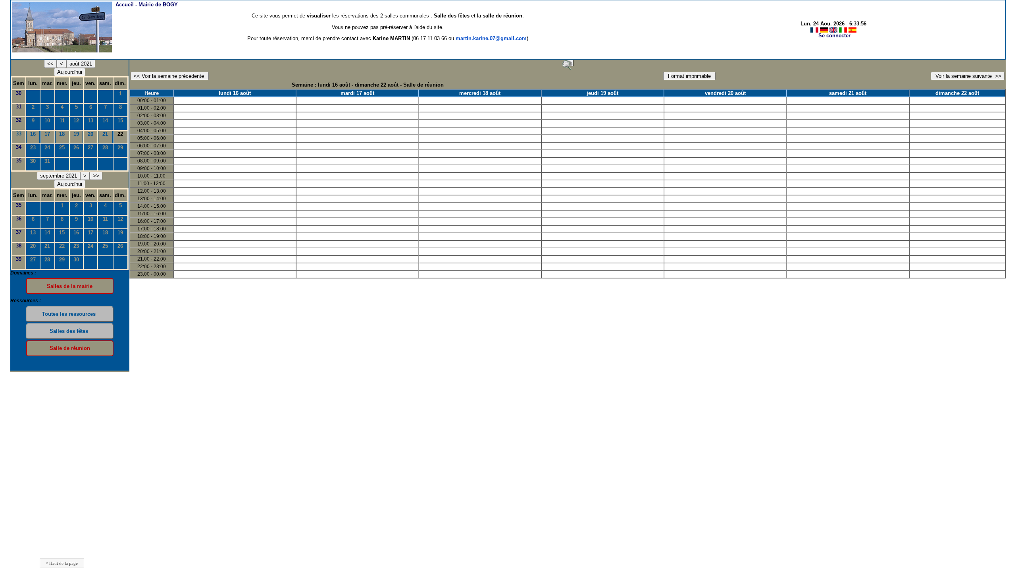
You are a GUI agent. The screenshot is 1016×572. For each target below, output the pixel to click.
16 (33, 134)
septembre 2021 (58, 176)
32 (18, 120)
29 (120, 148)
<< (50, 64)
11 (62, 121)
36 (18, 219)
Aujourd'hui (69, 72)
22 (62, 246)
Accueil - (146, 5)
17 (47, 134)
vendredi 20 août (725, 93)
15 (120, 121)
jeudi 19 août (602, 93)
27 (90, 148)
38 (18, 246)
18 (62, 134)
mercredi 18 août (479, 93)
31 (18, 107)
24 (47, 148)
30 (18, 93)
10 (47, 121)
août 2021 (80, 64)
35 (18, 161)
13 (90, 121)
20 (90, 134)
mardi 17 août (357, 93)
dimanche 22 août (957, 93)
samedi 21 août (847, 93)
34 (18, 147)
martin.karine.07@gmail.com (491, 38)
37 (18, 232)
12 (76, 121)
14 (105, 121)
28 (105, 148)
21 (105, 134)
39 (18, 259)
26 (76, 148)
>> (96, 176)
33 (18, 134)
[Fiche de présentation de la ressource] (567, 65)
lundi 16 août (235, 93)
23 (33, 148)
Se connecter (834, 36)
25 (62, 148)
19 (76, 134)
